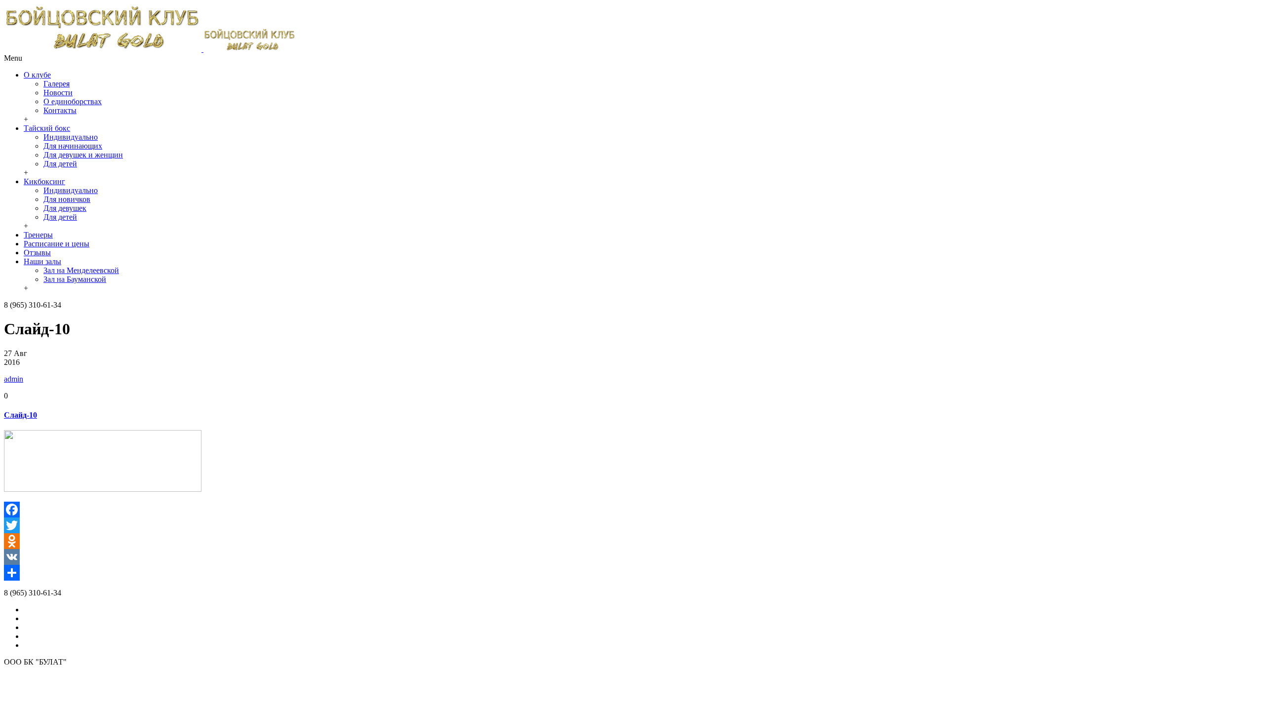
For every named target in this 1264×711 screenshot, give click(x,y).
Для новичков (66, 199)
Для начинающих (72, 146)
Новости (58, 92)
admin (13, 379)
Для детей (60, 163)
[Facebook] (632, 509)
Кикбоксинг (44, 181)
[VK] (632, 557)
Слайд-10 (20, 415)
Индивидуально (70, 137)
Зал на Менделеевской (81, 270)
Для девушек (64, 208)
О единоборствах (72, 101)
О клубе (37, 75)
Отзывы (37, 252)
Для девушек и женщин (83, 155)
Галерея (56, 83)
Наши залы (42, 261)
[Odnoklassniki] (632, 541)
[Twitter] (632, 525)
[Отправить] (632, 573)
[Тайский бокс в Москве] (150, 49)
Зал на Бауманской (74, 279)
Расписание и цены (56, 243)
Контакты (60, 110)
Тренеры (38, 235)
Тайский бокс (47, 128)
